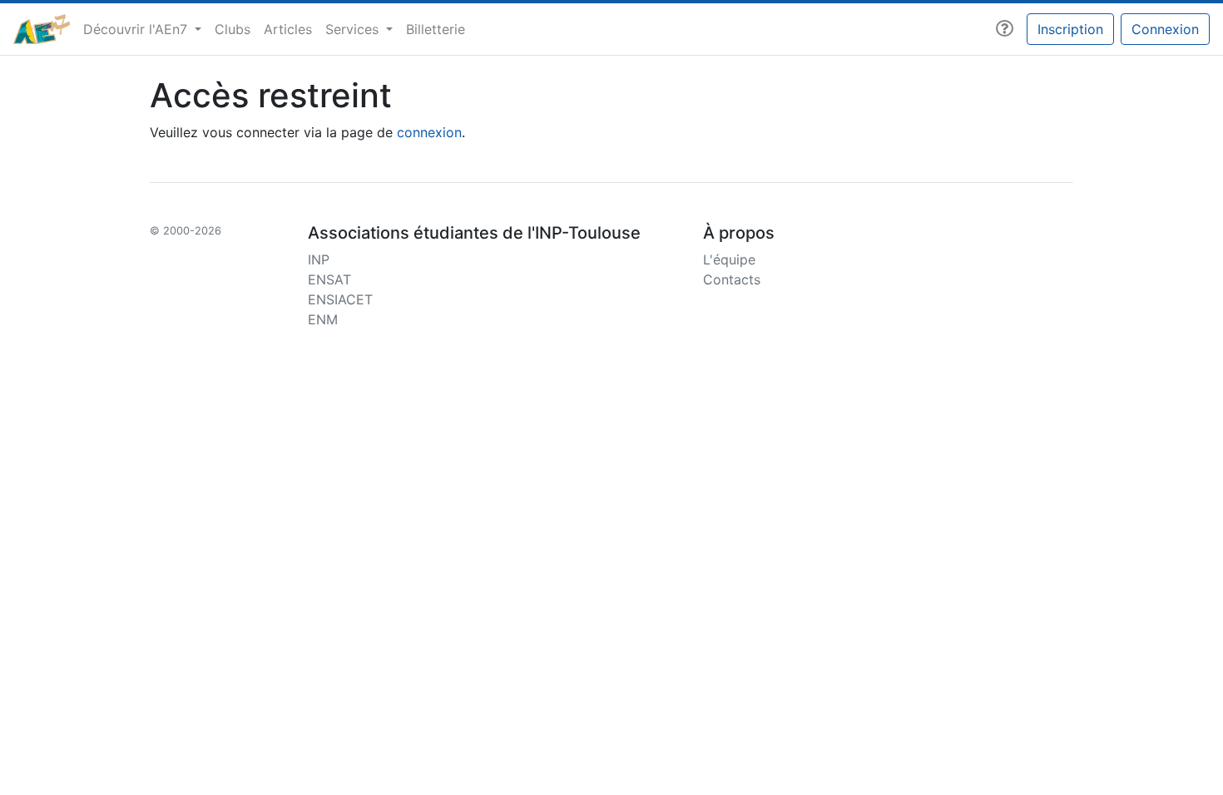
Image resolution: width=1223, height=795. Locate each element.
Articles (288, 29)
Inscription (1070, 29)
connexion (429, 132)
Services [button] (354, 29)
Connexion (1165, 29)
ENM (323, 319)
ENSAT (329, 279)
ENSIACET (340, 299)
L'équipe (729, 259)
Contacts (731, 279)
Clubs (232, 29)
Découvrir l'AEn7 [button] (137, 29)
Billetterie (435, 29)
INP (318, 259)
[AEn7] (41, 29)
